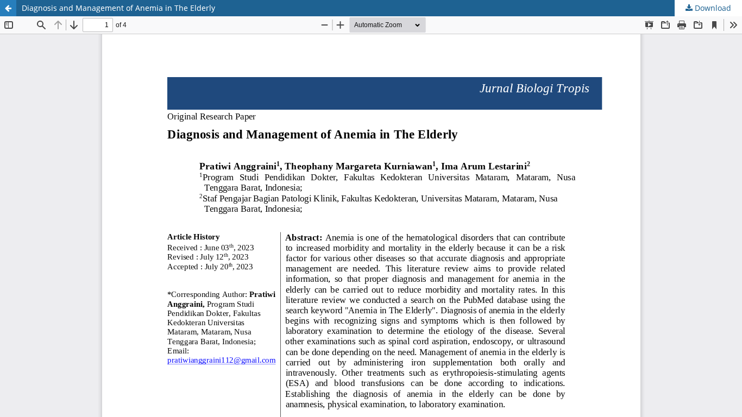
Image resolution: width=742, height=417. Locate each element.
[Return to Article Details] (8, 8)
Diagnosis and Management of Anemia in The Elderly (118, 8)
